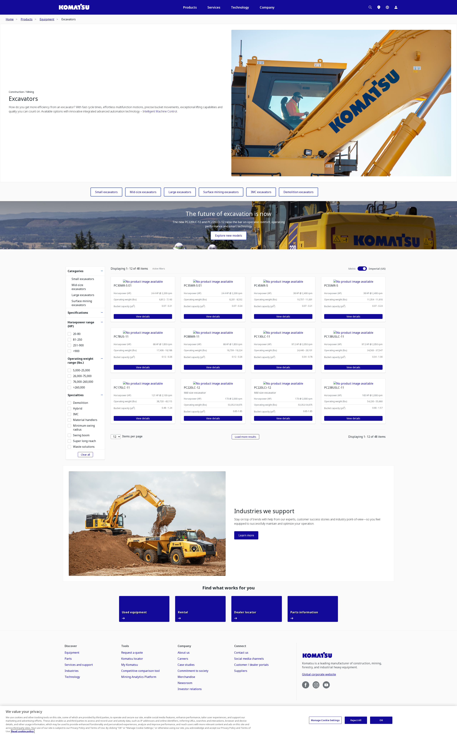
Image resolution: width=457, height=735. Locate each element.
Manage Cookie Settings (325, 720)
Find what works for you (228, 587)
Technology (240, 7)
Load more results (245, 436)
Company (267, 7)
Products (190, 7)
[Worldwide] (387, 7)
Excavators (23, 98)
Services (213, 7)
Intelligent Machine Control (160, 111)
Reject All (355, 720)
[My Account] (396, 7)
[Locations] (379, 7)
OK (381, 720)
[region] (228, 720)
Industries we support (264, 511)
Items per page (132, 436)
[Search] (370, 7)
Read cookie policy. (22, 731)
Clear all (85, 454)
